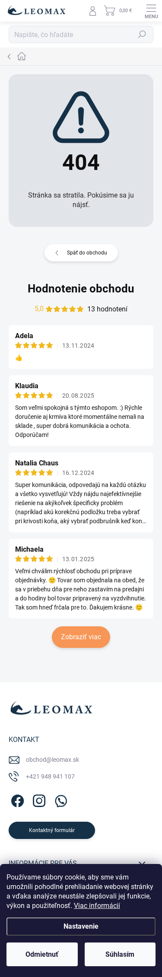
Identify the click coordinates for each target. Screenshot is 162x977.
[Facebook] (16, 799)
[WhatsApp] (59, 799)
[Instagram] (37, 799)
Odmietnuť (41, 954)
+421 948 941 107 (50, 776)
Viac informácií (97, 906)
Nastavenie (81, 926)
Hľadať (142, 34)
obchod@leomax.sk (52, 759)
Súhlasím (119, 954)
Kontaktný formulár (52, 830)
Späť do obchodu (87, 253)
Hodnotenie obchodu (81, 288)
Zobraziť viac (81, 637)
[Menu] (151, 11)
